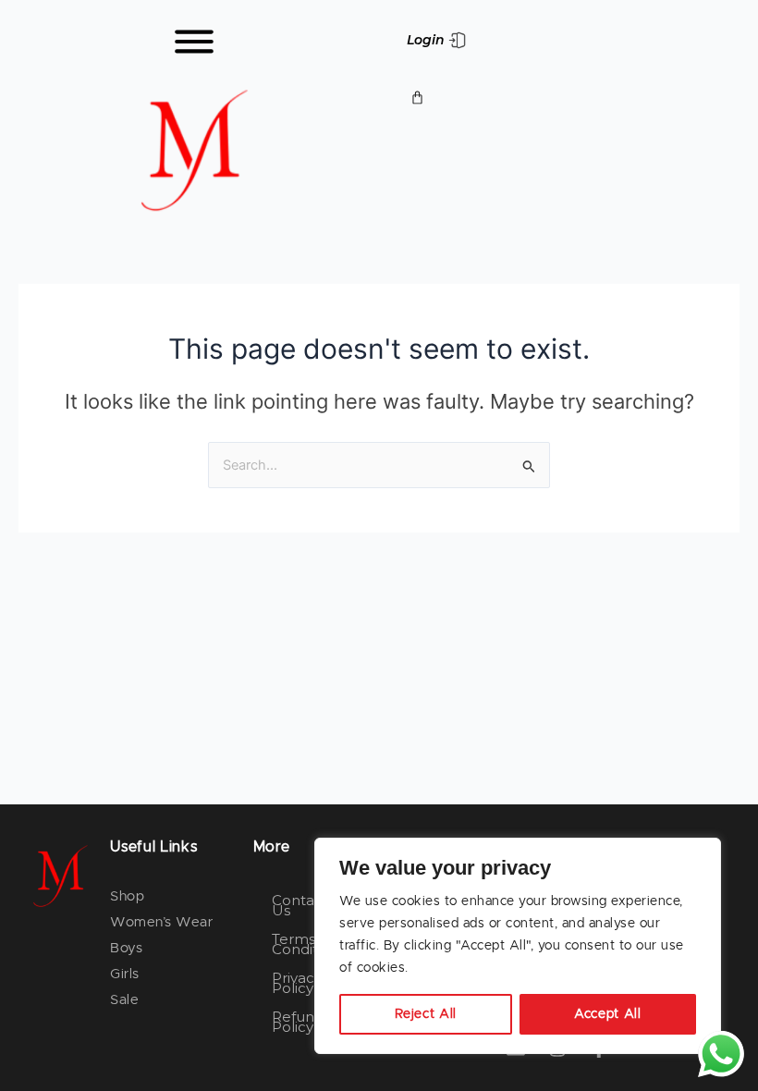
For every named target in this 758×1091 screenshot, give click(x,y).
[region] (517, 946)
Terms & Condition (305, 944)
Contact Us (300, 905)
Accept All (608, 1014)
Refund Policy (298, 1022)
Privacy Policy (297, 983)
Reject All (426, 1014)
